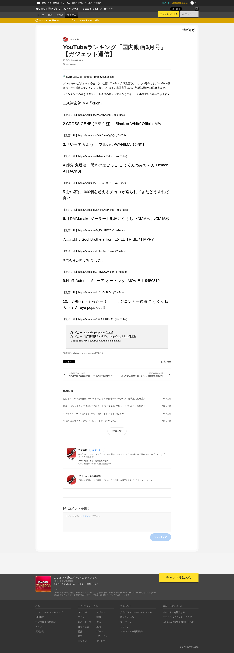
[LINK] (109, 332)
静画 (49, 3)
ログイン (166, 3)
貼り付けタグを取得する (64, 584)
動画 (44, 3)
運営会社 (39, 631)
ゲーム (99, 631)
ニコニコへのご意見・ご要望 (177, 617)
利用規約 (39, 617)
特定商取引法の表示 (45, 621)
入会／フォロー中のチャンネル (136, 612)
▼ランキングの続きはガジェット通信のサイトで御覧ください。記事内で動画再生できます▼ (116, 94)
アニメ (81, 617)
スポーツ (100, 612)
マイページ (125, 621)
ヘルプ (38, 626)
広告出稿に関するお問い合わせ (178, 621)
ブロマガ (71, 15)
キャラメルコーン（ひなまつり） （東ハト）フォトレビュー (93, 413)
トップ (40, 15)
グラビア (100, 641)
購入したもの (127, 617)
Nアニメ (88, 3)
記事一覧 (117, 431)
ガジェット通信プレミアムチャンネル (57, 8)
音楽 (80, 636)
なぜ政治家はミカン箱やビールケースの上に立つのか (89, 421)
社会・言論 (83, 626)
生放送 (56, 3)
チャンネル (65, 3)
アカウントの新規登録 (131, 631)
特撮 (80, 631)
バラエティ (105, 9)
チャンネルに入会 (169, 14)
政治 (98, 626)
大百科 (75, 3)
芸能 (98, 617)
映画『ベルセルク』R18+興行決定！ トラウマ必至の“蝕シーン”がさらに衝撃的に (104, 406)
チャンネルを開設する (174, 612)
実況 (81, 3)
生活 (98, 621)
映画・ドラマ (84, 621)
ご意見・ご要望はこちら (88, 584)
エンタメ (82, 641)
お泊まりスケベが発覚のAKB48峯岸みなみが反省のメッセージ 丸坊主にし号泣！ (104, 398)
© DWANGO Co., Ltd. (189, 647)
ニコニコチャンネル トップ (49, 612)
